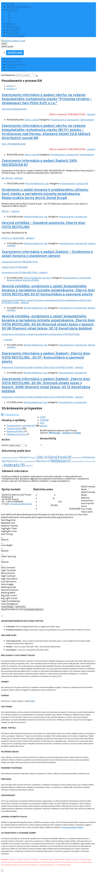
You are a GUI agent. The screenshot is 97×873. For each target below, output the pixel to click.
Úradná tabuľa (86, 119)
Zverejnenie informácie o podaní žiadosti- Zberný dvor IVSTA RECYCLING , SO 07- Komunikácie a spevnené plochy (46, 357)
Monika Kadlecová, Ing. (37, 183)
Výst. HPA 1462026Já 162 (14, 144)
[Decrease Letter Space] (2, 565)
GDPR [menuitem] (42, 417)
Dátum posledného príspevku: (53, 508)
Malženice (61, 461)
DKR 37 (5, 211)
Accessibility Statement (34, 609)
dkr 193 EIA (7, 178)
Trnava (88, 461)
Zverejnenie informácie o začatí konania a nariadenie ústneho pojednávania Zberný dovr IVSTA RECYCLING (47, 301)
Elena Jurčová (32, 119)
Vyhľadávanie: (8, 75)
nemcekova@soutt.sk (20, 503)
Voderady (14, 465)
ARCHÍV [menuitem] (43, 426)
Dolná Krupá (59, 457)
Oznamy (11, 88)
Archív (5, 445)
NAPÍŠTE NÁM (15, 52)
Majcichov (43, 461)
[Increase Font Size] (2, 537)
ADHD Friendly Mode (88, 488)
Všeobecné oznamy (16, 434)
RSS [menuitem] (42, 423)
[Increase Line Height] (2, 548)
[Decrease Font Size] (2, 543)
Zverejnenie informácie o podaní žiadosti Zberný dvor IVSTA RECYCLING (37, 367)
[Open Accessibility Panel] (2, 870)
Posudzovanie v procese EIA (64, 119)
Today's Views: (45, 498)
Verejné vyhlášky (30, 280)
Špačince (29, 465)
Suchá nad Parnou (78, 461)
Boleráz (24, 457)
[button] (48, 520)
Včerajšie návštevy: (48, 501)
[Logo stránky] (13, 40)
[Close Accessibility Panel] (41, 444)
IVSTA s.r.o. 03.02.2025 (13, 238)
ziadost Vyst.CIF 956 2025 (15, 267)
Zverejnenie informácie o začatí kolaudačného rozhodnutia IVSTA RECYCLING (41, 334)
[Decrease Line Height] (2, 554)
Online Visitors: (46, 495)
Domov (10, 86)
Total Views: (44, 505)
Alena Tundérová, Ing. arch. (37, 277)
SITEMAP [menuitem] (44, 420)
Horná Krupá (77, 457)
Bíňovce (33, 457)
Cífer (42, 457)
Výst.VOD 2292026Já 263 (14, 109)
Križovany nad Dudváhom (26, 461)
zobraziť (91, 114)
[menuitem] (10, 3)
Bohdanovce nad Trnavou (10, 457)
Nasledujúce (12, 414)
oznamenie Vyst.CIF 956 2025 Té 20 (19, 272)
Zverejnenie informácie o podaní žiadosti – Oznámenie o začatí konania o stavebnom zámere (47, 254)
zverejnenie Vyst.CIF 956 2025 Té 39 (20, 261)
